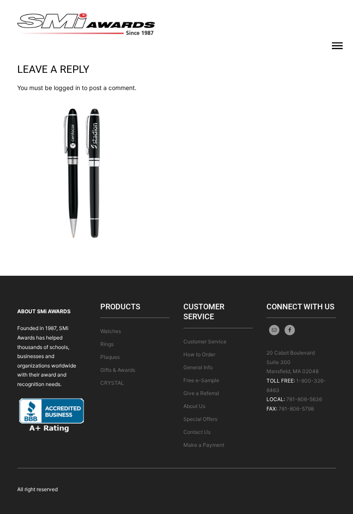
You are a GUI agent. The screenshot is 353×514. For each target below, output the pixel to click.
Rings (107, 344)
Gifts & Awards (117, 370)
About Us (194, 406)
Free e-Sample (201, 380)
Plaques (110, 357)
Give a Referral (201, 393)
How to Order (199, 354)
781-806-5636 (304, 399)
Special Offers (200, 419)
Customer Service (204, 341)
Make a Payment (203, 445)
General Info (198, 367)
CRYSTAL (112, 383)
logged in (67, 87)
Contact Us (197, 432)
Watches (110, 331)
